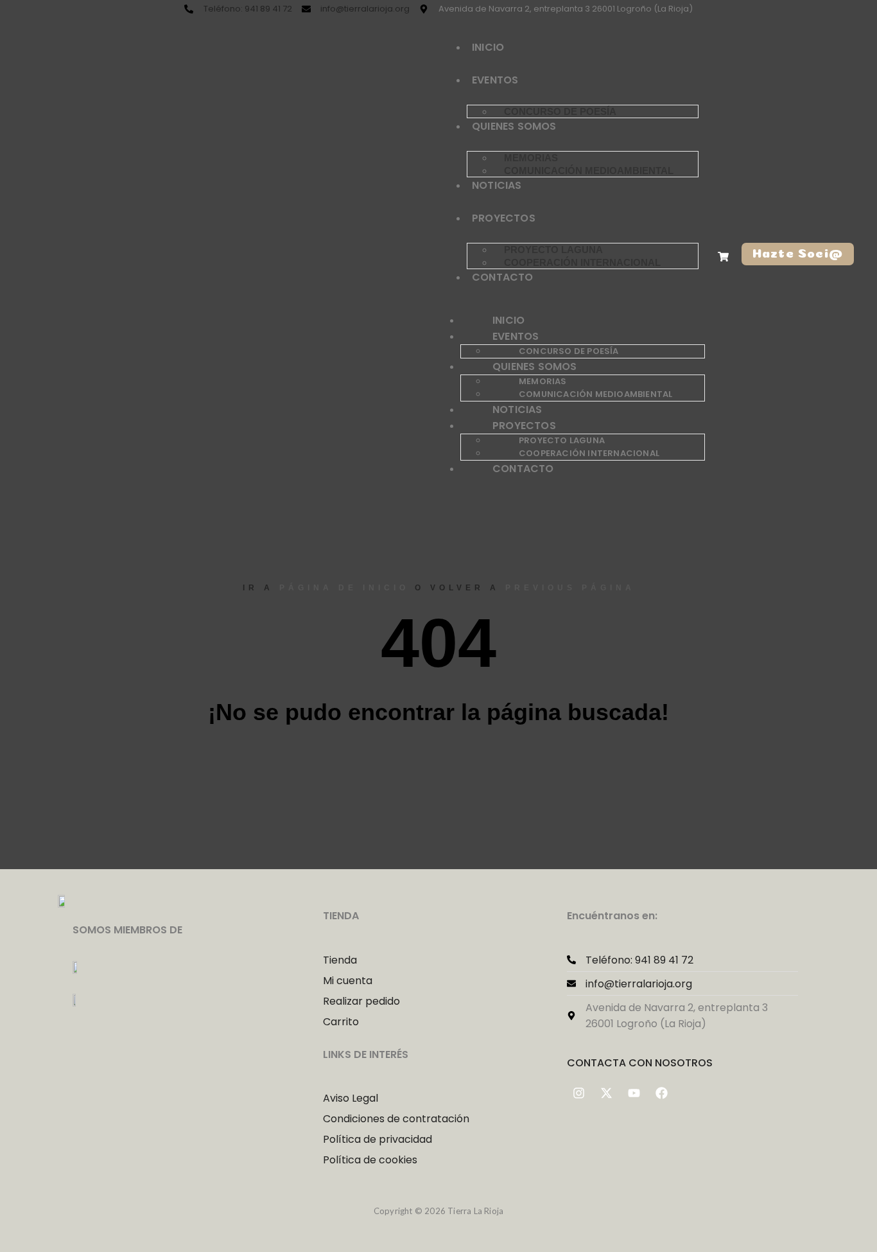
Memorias (531, 157)
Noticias (497, 185)
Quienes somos (514, 126)
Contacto (503, 277)
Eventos (495, 80)
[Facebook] (662, 1093)
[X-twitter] (607, 1093)
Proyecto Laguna (553, 249)
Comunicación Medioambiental (588, 170)
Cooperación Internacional (582, 262)
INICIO (488, 47)
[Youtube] (634, 1093)
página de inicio (344, 587)
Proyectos (503, 218)
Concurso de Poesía (560, 111)
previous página (570, 587)
